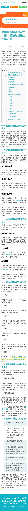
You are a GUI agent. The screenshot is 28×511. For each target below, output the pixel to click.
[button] (25, 2)
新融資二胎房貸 (11, 87)
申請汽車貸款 (8, 255)
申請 (11, 96)
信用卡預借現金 (17, 200)
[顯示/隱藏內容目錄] (22, 70)
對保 (11, 103)
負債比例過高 (10, 79)
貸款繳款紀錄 (13, 116)
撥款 (11, 108)
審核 (11, 99)
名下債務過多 (10, 77)
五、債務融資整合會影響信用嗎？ (14, 111)
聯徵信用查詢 (13, 113)
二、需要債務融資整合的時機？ (14, 75)
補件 (11, 101)
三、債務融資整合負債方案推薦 (14, 85)
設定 (11, 105)
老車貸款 (9, 91)
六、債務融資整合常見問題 (12, 119)
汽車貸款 (9, 89)
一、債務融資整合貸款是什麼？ (14, 73)
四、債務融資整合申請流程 (12, 94)
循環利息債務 (10, 82)
